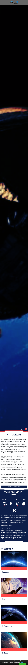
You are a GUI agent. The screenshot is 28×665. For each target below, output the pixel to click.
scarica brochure (14, 486)
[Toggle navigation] (24, 2)
